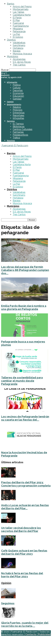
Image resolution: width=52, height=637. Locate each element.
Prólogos (17, 110)
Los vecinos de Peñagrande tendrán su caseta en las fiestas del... (25, 418)
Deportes (18, 90)
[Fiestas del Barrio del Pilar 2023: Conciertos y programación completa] (8, 476)
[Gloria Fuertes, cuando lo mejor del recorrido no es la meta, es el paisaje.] (8, 617)
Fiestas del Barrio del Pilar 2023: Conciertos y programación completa (26, 484)
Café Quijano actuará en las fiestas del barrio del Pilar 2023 (24, 552)
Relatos (17, 107)
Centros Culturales (22, 129)
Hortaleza (18, 48)
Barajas (17, 51)
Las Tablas (18, 12)
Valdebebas (19, 42)
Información (12, 82)
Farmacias (18, 132)
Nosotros (11, 141)
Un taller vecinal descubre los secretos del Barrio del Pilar (21, 529)
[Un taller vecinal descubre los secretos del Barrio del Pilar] (8, 522)
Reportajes (18, 115)
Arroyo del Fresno (22, 6)
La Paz (16, 34)
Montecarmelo (20, 9)
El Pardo (17, 17)
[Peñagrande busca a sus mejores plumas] (24, 336)
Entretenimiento (14, 105)
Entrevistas (19, 112)
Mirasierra (18, 28)
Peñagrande (19, 31)
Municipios (12, 56)
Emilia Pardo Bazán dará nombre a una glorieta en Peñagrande (23, 307)
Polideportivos (20, 134)
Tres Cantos (19, 64)
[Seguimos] (8, 597)
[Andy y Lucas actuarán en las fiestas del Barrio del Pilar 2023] (8, 499)
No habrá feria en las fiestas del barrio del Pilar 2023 (22, 575)
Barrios (10, 3)
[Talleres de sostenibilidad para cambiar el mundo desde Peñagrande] (24, 371)
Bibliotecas (19, 126)
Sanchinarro (19, 45)
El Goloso (18, 37)
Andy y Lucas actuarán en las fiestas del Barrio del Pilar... (25, 507)
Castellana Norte (22, 14)
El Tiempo (18, 123)
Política (17, 85)
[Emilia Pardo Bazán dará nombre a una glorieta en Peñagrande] (24, 300)
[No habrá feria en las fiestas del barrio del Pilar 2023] (8, 567)
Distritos (11, 39)
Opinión (10, 102)
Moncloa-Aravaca (22, 53)
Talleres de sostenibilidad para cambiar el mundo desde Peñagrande (22, 381)
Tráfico (16, 137)
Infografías (18, 118)
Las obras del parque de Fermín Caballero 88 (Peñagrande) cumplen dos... (25, 270)
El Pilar (16, 20)
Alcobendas (19, 59)
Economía (18, 93)
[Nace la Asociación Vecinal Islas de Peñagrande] (24, 446)
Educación (18, 96)
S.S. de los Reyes (22, 62)
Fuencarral (18, 23)
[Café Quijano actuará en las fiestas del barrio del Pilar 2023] (8, 544)
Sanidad (17, 98)
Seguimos (7, 603)
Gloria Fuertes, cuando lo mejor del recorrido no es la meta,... (24, 624)
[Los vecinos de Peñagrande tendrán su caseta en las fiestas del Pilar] (24, 410)
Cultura (16, 87)
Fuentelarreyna (21, 26)
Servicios (11, 121)
